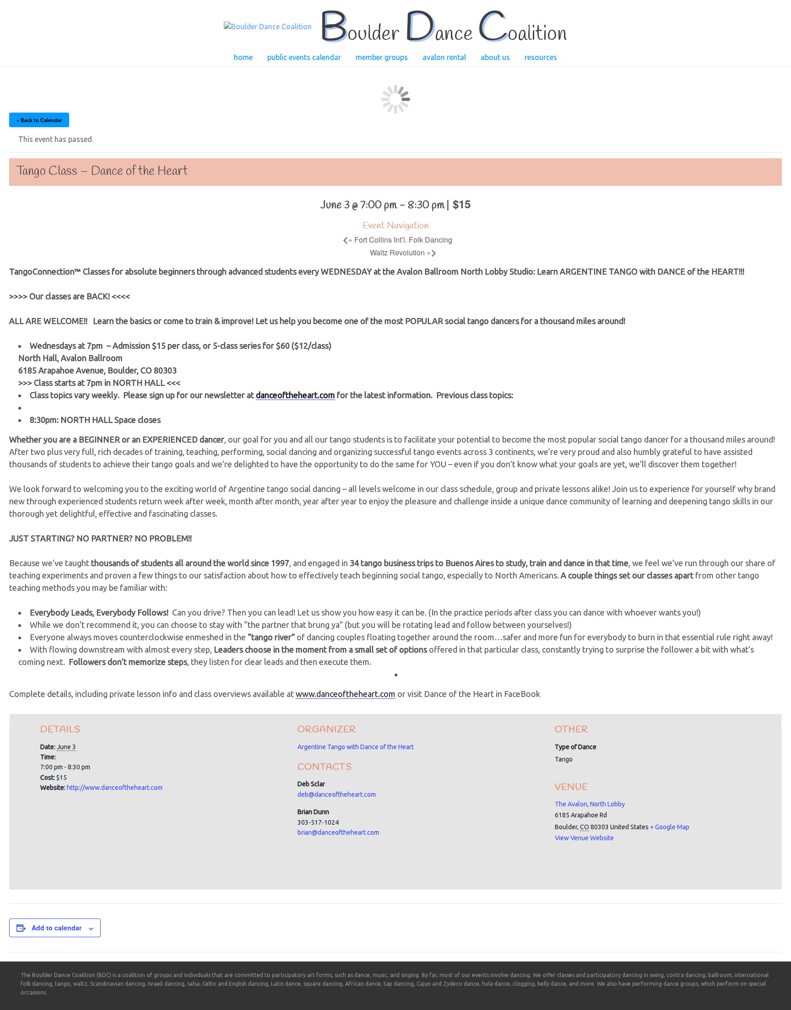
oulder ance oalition (443, 34)
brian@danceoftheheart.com (338, 832)
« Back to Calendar (39, 120)
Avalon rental (444, 57)
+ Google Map (669, 827)
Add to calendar (56, 927)
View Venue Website (584, 838)
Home (243, 57)
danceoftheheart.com (295, 395)
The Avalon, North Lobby (590, 804)
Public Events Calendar (304, 57)
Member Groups (382, 57)
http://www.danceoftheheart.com (115, 787)
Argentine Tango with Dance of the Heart (356, 747)
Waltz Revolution (400, 252)
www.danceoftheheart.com (346, 693)
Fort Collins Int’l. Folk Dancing (400, 239)
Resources (541, 57)
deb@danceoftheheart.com (337, 794)
